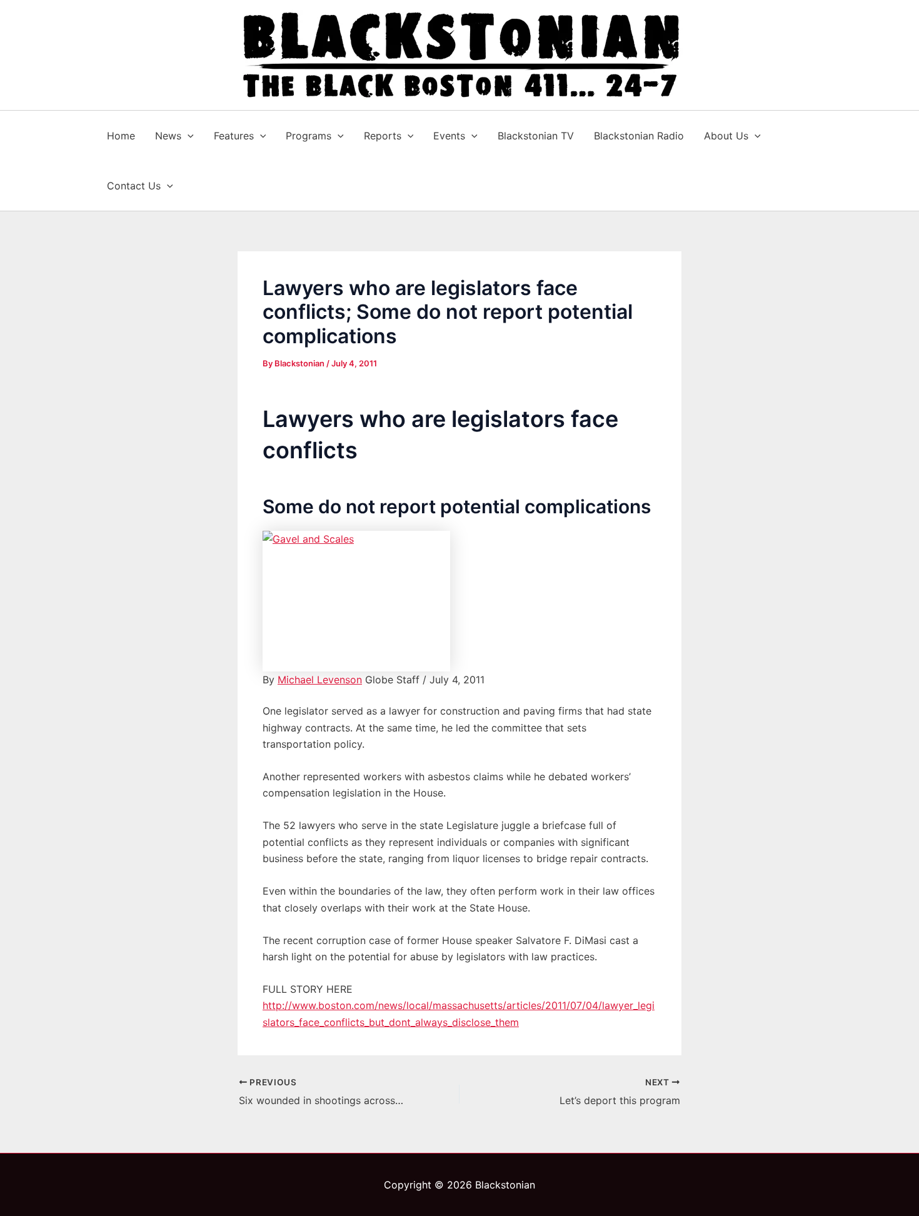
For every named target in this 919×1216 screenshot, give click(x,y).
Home (121, 135)
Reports (382, 135)
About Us (726, 135)
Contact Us (134, 185)
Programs (308, 135)
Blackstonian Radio (639, 135)
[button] (187, 136)
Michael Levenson (320, 679)
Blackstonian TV (536, 135)
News (168, 135)
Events (449, 135)
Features (234, 135)
